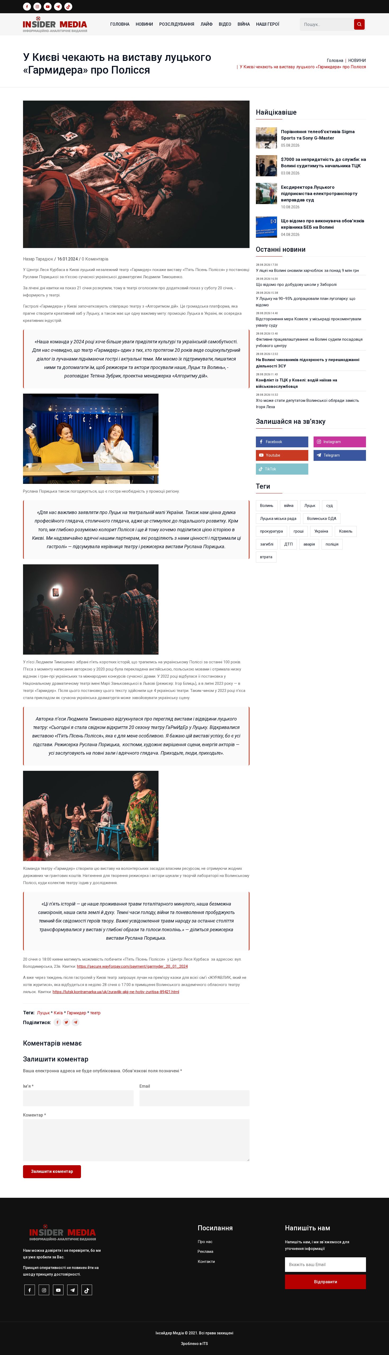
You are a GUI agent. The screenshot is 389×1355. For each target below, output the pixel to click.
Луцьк (43, 1012)
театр (95, 1012)
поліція (332, 544)
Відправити (325, 1281)
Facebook (273, 442)
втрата (266, 557)
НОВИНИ (144, 24)
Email (144, 1086)
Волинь (266, 505)
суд (329, 505)
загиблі (266, 544)
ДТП (288, 544)
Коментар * (34, 1115)
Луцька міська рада (278, 518)
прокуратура (271, 531)
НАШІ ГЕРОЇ (267, 24)
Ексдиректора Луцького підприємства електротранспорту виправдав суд (319, 193)
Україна (321, 531)
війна (288, 505)
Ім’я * (28, 1086)
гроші (299, 531)
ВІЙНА (244, 24)
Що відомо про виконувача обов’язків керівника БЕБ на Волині (322, 224)
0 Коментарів (95, 259)
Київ (58, 1012)
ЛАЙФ (206, 24)
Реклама (205, 1251)
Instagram (332, 442)
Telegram (331, 455)
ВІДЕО (225, 24)
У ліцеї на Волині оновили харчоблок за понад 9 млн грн (307, 270)
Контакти (206, 1261)
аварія (309, 544)
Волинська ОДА (321, 518)
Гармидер (76, 1012)
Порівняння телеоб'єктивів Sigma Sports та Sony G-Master (318, 135)
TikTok (270, 469)
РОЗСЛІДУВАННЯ (176, 24)
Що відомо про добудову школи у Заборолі (296, 284)
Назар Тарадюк (38, 259)
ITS (205, 1344)
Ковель (345, 531)
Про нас (205, 1241)
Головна (119, 24)
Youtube (272, 455)
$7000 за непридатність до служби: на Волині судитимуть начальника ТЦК (323, 162)
